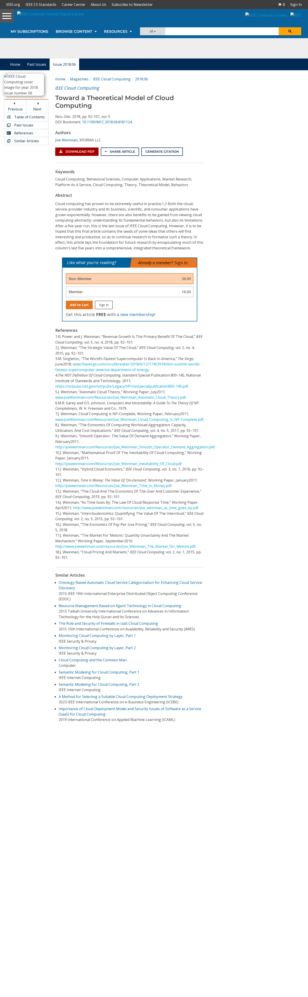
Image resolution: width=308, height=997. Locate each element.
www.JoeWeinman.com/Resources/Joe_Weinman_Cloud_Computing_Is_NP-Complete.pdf (129, 419)
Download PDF (79, 152)
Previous (15, 109)
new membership (137, 314)
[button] (281, 4)
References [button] (23, 133)
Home (15, 64)
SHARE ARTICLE (122, 152)
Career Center (73, 4)
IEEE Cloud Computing (112, 79)
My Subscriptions (29, 31)
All (152, 31)
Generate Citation (162, 152)
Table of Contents (29, 117)
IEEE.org (13, 4)
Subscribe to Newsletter (132, 4)
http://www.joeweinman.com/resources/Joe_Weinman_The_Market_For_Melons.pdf (125, 546)
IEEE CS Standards (40, 4)
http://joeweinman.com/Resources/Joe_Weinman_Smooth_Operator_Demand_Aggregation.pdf (135, 447)
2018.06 (141, 79)
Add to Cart (79, 305)
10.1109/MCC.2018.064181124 (107, 121)
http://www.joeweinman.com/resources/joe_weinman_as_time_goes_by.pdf (135, 507)
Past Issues (36, 64)
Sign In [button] (296, 4)
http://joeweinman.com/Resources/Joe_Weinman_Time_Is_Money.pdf (113, 485)
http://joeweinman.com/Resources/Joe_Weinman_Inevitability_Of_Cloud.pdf (118, 463)
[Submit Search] (290, 31)
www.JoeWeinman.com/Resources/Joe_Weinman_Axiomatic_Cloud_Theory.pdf (120, 397)
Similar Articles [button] (26, 140)
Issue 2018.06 (64, 64)
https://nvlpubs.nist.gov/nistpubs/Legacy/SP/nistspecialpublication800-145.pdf (121, 386)
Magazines (79, 79)
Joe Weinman (66, 140)
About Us (98, 4)
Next (37, 109)
